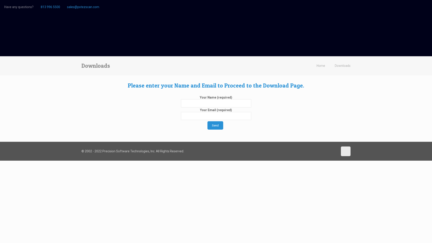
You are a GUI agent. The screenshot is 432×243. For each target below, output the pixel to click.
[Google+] (419, 7)
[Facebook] (413, 7)
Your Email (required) (216, 110)
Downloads (343, 66)
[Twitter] (425, 7)
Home (321, 66)
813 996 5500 (50, 7)
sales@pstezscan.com (83, 7)
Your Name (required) (216, 97)
